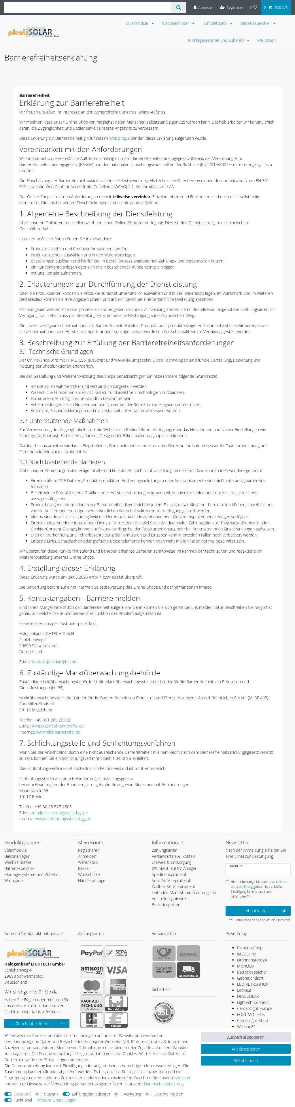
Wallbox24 (246, 1026)
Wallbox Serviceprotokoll (174, 886)
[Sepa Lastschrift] (116, 953)
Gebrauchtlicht (250, 978)
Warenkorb (88, 862)
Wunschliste (89, 874)
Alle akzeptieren (246, 1049)
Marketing (132, 1094)
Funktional (23, 1100)
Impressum (181, 1077)
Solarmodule (138, 23)
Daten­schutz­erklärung (164, 1084)
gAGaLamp (246, 954)
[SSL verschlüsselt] (163, 1012)
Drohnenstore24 (252, 960)
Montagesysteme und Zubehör (216, 40)
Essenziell (22, 1094)
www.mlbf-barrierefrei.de (58, 732)
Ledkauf (244, 990)
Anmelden (87, 856)
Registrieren (89, 850)
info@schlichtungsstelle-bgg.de (60, 812)
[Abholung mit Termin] (188, 969)
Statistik (51, 1094)
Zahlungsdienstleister (91, 1094)
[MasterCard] (92, 986)
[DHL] (188, 953)
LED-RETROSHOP (252, 984)
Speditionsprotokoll (169, 874)
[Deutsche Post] (164, 953)
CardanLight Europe (255, 1008)
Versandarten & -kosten (173, 856)
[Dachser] (164, 969)
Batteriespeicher (255, 23)
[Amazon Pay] (92, 969)
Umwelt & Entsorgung (171, 862)
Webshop (117, 138)
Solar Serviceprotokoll (171, 880)
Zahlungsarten (164, 850)
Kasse (83, 868)
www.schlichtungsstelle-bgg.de (63, 818)
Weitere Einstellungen (57, 1100)
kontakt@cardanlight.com (54, 661)
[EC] (92, 1020)
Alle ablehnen (246, 1060)
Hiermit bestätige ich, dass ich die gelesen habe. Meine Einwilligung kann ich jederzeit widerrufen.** (259, 888)
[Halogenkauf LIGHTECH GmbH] (33, 952)
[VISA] (116, 969)
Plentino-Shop (249, 948)
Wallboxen (266, 40)
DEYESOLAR (248, 996)
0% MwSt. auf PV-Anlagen (174, 868)
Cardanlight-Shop (252, 1020)
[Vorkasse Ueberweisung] (116, 1020)
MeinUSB (245, 966)
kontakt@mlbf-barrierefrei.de (58, 726)
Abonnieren (256, 910)
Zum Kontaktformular (35, 1023)
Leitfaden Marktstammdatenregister (184, 892)
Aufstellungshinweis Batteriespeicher (169, 901)
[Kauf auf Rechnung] (92, 1003)
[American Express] (116, 986)
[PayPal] (92, 953)
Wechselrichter (176, 23)
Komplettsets (215, 23)
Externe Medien (168, 1094)
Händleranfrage (91, 880)
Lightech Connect (253, 1002)
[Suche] (178, 7)
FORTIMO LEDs (251, 1014)
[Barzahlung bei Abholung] (116, 1003)
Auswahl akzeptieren (245, 1037)
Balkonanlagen (17, 856)
